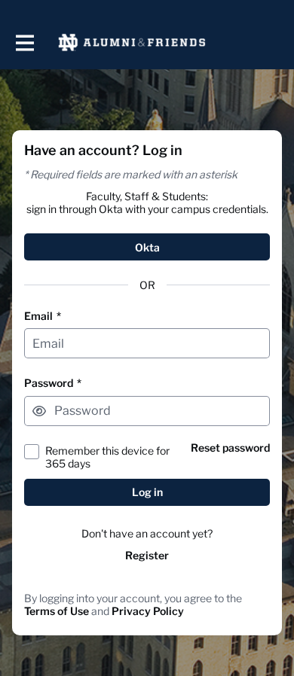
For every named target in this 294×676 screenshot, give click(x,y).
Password (52, 382)
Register (147, 555)
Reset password (230, 447)
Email (42, 315)
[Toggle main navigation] (24, 42)
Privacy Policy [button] (148, 610)
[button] (39, 411)
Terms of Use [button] (56, 610)
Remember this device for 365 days (107, 457)
